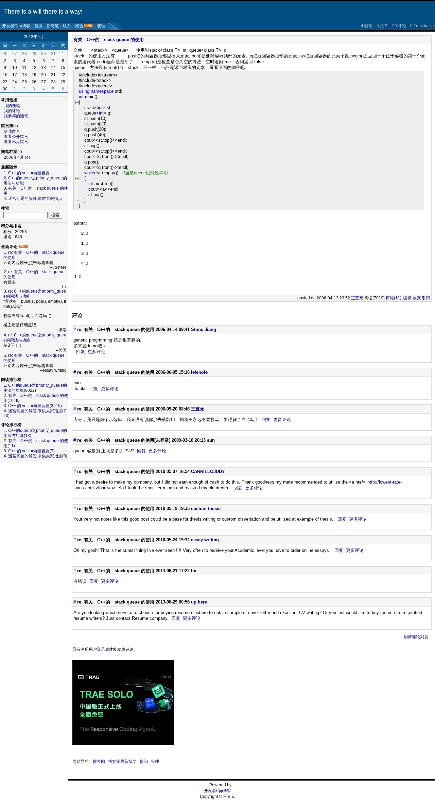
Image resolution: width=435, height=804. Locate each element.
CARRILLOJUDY (208, 471)
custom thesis (206, 508)
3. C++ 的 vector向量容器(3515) (33, 406)
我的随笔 (12, 106)
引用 (426, 298)
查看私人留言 (16, 142)
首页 (38, 25)
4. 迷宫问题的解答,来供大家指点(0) (35, 456)
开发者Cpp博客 (16, 25)
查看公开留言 (16, 137)
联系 (67, 25)
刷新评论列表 (416, 637)
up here (199, 602)
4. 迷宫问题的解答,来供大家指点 (33, 198)
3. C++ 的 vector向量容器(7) (29, 451)
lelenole (199, 372)
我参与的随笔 (16, 116)
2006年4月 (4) (17, 157)
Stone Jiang (203, 329)
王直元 (357, 298)
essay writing (205, 539)
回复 (80, 351)
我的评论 (12, 111)
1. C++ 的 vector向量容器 (27, 173)
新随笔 (53, 25)
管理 (101, 25)
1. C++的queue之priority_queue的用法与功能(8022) (35, 387)
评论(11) (393, 298)
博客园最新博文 (122, 761)
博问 (144, 761)
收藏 (417, 298)
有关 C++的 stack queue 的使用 (108, 39)
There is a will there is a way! (43, 11)
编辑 (407, 298)
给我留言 (12, 131)
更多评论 (96, 351)
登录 (101, 649)
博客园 (99, 761)
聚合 (79, 25)
